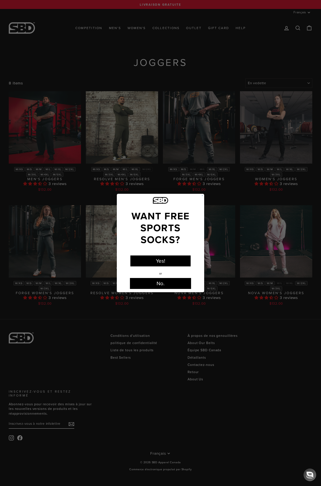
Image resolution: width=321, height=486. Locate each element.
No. (161, 283)
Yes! (160, 261)
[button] (310, 475)
